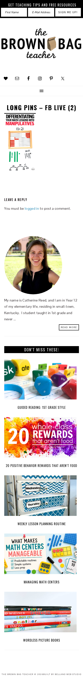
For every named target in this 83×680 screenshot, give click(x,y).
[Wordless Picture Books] (41, 613)
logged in (32, 208)
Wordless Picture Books (41, 640)
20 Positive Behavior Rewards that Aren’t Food (41, 465)
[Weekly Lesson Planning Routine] (41, 496)
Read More (69, 327)
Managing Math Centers (41, 582)
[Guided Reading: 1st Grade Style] (41, 380)
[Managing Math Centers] (41, 555)
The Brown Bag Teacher (41, 46)
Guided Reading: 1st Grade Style (42, 407)
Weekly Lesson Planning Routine (42, 523)
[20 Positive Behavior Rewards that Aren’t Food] (41, 438)
